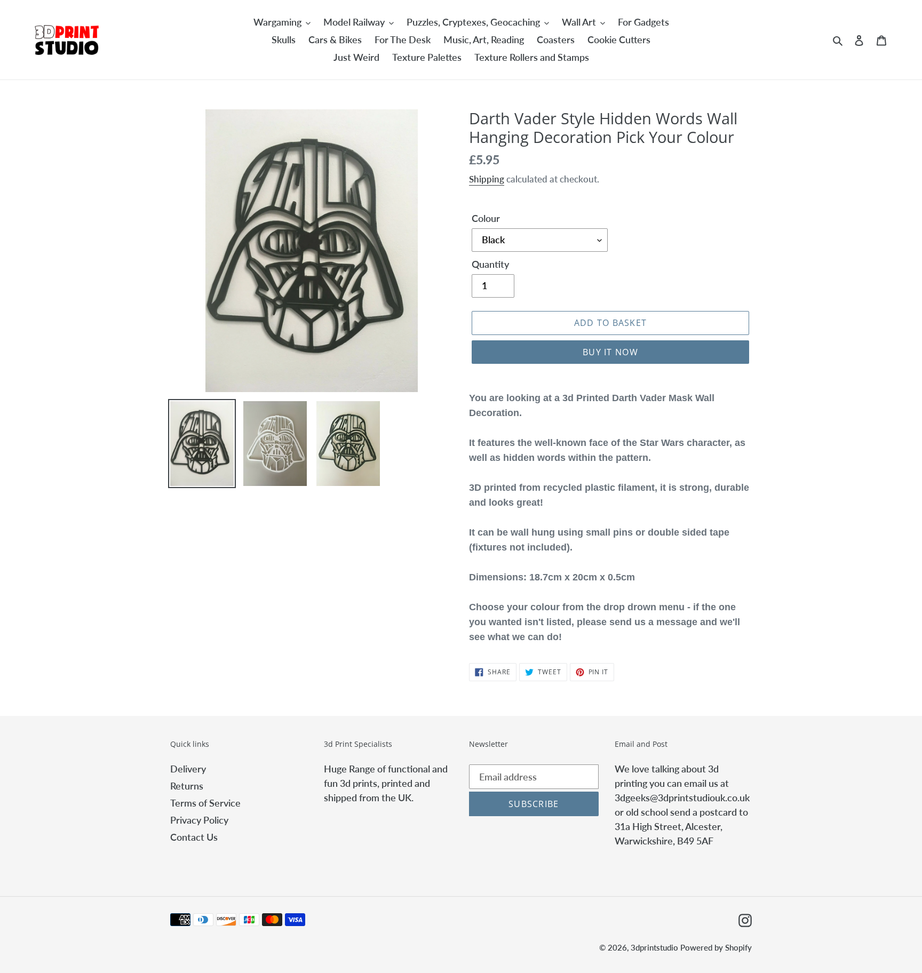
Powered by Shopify (716, 947)
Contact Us (194, 837)
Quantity (490, 264)
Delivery (188, 769)
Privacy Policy (199, 820)
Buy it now (610, 352)
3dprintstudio (654, 947)
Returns (186, 786)
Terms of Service (205, 803)
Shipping (486, 179)
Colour (486, 218)
